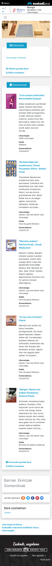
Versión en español (19, 555)
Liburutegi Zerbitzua (12, 524)
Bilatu (6, 3)
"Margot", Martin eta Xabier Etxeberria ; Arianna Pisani (29, 392)
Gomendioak (19, 84)
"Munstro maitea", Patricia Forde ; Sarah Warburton (30, 244)
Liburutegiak (8, 530)
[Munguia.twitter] (28, 498)
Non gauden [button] (38, 555)
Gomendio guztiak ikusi (19, 462)
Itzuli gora (45, 559)
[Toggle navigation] (5, 17)
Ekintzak (25, 480)
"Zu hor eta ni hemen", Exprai (31, 319)
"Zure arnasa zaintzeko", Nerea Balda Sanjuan (32, 97)
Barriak (10, 480)
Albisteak (18, 45)
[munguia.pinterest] (37, 498)
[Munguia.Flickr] (42, 498)
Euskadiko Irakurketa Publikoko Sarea (20, 527)
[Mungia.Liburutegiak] (32, 498)
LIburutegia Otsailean (16, 57)
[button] (4, 29)
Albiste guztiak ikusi (18, 68)
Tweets (7, 512)
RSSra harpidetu (16, 72)
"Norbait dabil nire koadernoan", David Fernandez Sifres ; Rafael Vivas (32, 167)
